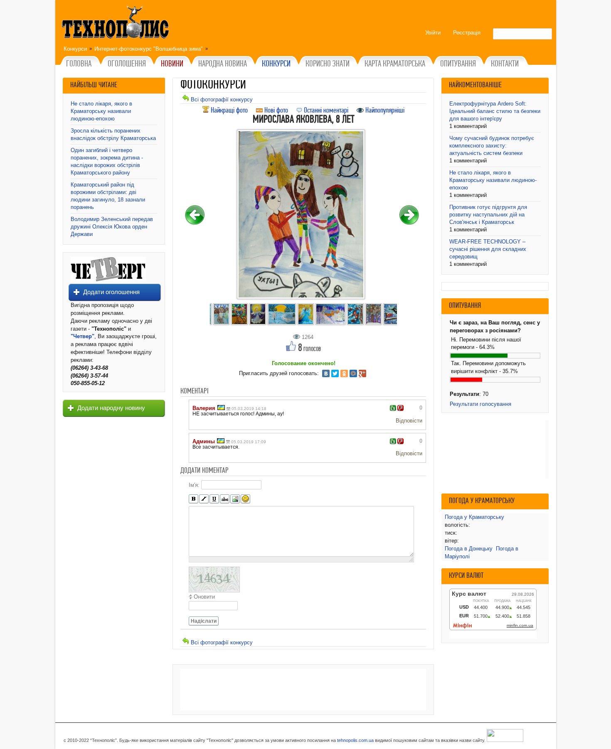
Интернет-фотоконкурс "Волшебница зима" (148, 49)
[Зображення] (235, 499)
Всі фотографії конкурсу (221, 99)
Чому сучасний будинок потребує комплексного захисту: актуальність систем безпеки (491, 145)
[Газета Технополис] (108, 280)
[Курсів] (204, 499)
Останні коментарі (325, 111)
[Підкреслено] (214, 499)
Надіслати (204, 621)
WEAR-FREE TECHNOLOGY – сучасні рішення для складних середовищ (487, 249)
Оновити (204, 597)
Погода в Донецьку (469, 548)
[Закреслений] (224, 499)
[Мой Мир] (353, 373)
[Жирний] (193, 499)
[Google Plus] (362, 373)
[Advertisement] (303, 689)
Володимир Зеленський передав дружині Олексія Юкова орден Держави (112, 226)
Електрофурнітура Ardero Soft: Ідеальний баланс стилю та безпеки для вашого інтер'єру (494, 111)
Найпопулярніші (384, 111)
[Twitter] (335, 373)
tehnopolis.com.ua (355, 740)
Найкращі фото (228, 111)
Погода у (474, 517)
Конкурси (75, 49)
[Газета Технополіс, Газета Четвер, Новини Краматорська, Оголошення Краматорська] (116, 24)
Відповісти (409, 420)
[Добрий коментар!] (393, 408)
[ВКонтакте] (326, 373)
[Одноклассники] (344, 373)
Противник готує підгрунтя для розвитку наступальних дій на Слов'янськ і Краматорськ (488, 214)
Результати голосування (480, 404)
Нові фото (275, 111)
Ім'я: (194, 484)
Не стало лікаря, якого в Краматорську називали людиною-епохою (101, 111)
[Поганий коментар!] (400, 408)
